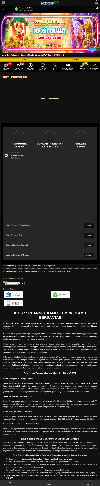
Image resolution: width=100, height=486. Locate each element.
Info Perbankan (23, 265)
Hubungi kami (49, 265)
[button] (90, 483)
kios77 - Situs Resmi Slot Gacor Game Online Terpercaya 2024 (39, 271)
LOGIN (25, 59)
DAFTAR (75, 59)
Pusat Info (37, 265)
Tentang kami (8, 265)
